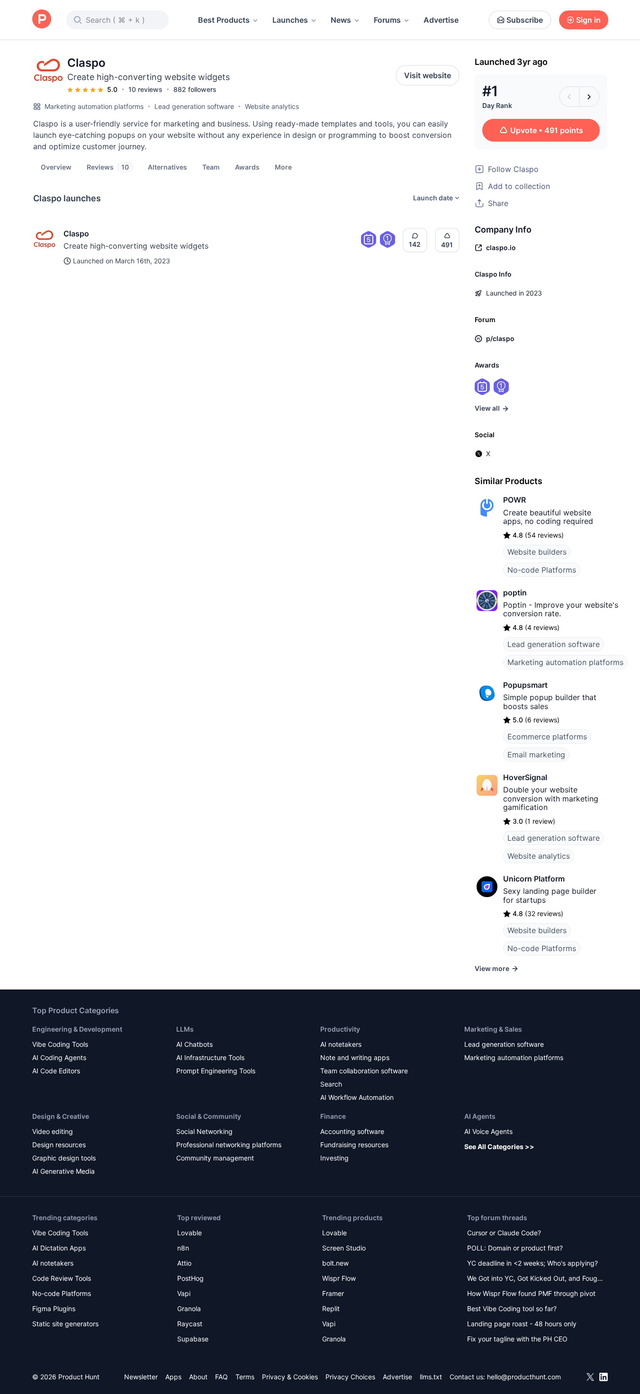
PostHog (190, 1278)
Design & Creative (60, 1116)
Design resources (59, 1145)
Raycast (189, 1324)
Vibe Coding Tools (60, 1044)
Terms (244, 1377)
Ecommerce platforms (547, 736)
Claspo (76, 233)
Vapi (183, 1293)
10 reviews (145, 89)
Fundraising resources (354, 1145)
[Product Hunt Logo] (41, 19)
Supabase (192, 1339)
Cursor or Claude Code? (504, 1233)
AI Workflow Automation (357, 1097)
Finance (333, 1116)
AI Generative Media (63, 1171)
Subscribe (524, 20)
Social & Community (208, 1116)
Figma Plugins (53, 1308)
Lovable (189, 1233)
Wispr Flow (339, 1278)
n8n (183, 1248)
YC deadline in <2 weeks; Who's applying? (532, 1263)
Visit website (427, 75)
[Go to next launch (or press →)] (589, 96)
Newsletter (141, 1377)
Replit (331, 1308)
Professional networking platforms (228, 1145)
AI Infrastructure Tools (210, 1057)
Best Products (224, 20)
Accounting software (352, 1131)
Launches (290, 20)
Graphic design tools (64, 1158)
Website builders (537, 552)
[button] (283, 166)
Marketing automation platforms (94, 106)
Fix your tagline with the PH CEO (517, 1339)
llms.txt (431, 1377)
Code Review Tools (61, 1278)
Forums (387, 20)
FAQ (221, 1377)
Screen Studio (344, 1248)
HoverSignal (525, 777)
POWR (514, 499)
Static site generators (65, 1324)
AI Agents (480, 1116)
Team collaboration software (364, 1071)
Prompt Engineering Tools (215, 1071)
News (341, 20)
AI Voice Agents (488, 1131)
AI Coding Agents (59, 1057)
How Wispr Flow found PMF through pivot (531, 1293)
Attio (184, 1263)
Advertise (441, 20)
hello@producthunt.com (524, 1377)
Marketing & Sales (493, 1029)
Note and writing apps (354, 1057)
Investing (334, 1158)
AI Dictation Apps (59, 1248)
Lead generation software (194, 106)
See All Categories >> (499, 1146)
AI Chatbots (194, 1044)
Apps (173, 1377)
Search (331, 1084)
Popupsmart (525, 685)
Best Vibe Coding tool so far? (512, 1308)
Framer (333, 1293)
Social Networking (204, 1131)
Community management (215, 1158)
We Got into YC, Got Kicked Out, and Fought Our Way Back (535, 1279)
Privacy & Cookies (290, 1377)
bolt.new (335, 1263)
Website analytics (272, 106)
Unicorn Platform (534, 878)
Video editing (52, 1131)
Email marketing (536, 754)
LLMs (185, 1029)
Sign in (588, 20)
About (198, 1377)
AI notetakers (340, 1044)
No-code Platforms (541, 570)
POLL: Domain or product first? (515, 1248)
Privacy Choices (350, 1377)
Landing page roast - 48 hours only (522, 1324)
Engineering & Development (77, 1029)
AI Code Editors (56, 1071)
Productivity (340, 1029)
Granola (189, 1308)
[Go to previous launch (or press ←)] (569, 96)
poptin (515, 592)
